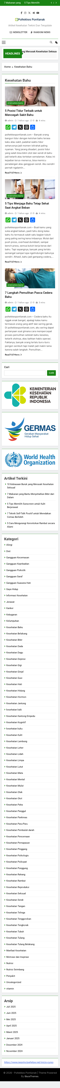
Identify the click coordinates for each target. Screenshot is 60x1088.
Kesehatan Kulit (14, 735)
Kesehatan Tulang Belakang (20, 944)
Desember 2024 (14, 1044)
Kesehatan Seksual (16, 893)
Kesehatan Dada (14, 646)
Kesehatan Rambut (16, 880)
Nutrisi (9, 963)
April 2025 (11, 1025)
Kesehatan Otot (14, 798)
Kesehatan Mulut (15, 785)
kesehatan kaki (14, 709)
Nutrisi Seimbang (15, 969)
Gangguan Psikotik (16, 570)
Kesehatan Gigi (14, 665)
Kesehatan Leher (14, 747)
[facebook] (21, 13)
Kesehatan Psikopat (16, 861)
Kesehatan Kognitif (16, 722)
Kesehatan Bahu (15, 103)
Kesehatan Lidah (14, 754)
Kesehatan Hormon (16, 697)
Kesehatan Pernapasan (18, 842)
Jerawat (10, 602)
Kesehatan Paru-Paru (17, 823)
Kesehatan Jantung (16, 703)
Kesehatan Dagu (14, 652)
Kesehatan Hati (14, 684)
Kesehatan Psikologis (17, 855)
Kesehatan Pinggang (16, 849)
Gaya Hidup (12, 589)
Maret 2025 (12, 1032)
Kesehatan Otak (14, 792)
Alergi (9, 544)
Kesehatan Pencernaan (18, 836)
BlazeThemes (31, 1076)
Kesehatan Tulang (15, 937)
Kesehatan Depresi (16, 659)
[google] (34, 13)
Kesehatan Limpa (15, 760)
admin (10, 120)
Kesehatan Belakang (16, 633)
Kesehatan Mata (14, 773)
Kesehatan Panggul (16, 811)
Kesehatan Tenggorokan (18, 919)
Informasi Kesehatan (17, 595)
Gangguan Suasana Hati (18, 583)
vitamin (10, 988)
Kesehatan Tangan (15, 906)
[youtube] (38, 13)
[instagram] (25, 13)
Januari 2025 (12, 1038)
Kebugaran (11, 614)
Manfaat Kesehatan (16, 950)
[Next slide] (56, 3)
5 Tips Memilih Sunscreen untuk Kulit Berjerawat (31, 3)
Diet (8, 551)
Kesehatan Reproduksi (17, 887)
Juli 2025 (11, 1006)
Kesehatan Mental (15, 779)
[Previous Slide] (51, 3)
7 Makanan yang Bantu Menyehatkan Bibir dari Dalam (12, 3)
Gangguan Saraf (14, 576)
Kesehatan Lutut (14, 766)
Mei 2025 (11, 1019)
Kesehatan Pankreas (16, 817)
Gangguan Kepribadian (17, 563)
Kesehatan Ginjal (15, 671)
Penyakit (10, 976)
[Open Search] (51, 42)
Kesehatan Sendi (14, 900)
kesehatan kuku (14, 728)
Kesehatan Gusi (14, 678)
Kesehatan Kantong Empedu (20, 716)
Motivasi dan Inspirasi (17, 957)
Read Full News (12, 172)
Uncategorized (13, 982)
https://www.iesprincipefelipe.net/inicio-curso (28, 1062)
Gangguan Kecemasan (17, 557)
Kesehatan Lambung (16, 741)
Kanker (9, 608)
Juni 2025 (11, 1013)
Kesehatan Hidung (15, 690)
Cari (6, 367)
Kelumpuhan (12, 621)
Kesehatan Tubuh (15, 931)
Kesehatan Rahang (15, 874)
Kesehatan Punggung (17, 868)
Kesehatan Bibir (14, 640)
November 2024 (14, 1051)
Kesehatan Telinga (15, 912)
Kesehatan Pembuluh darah (20, 830)
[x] (29, 13)
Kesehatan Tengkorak (17, 925)
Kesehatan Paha (14, 804)
